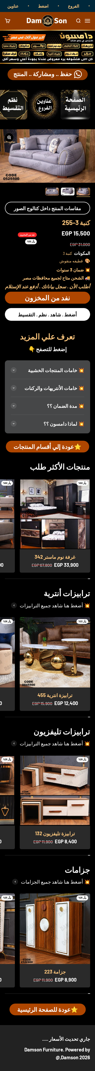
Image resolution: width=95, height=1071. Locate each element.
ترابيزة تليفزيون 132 (55, 833)
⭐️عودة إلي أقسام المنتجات (47, 446)
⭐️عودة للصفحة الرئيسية (47, 1009)
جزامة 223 (55, 972)
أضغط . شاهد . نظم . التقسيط (47, 314)
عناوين (19, 5)
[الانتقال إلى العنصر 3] (52, 192)
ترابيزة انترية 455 (55, 695)
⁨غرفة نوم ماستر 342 (55, 557)
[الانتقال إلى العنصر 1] (83, 192)
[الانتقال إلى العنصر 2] (68, 192)
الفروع (80, 5)
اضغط (50, 5)
